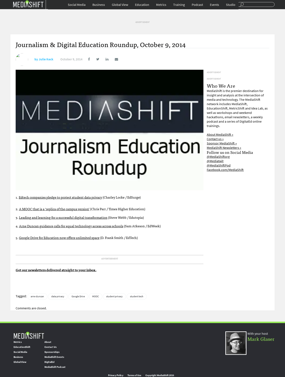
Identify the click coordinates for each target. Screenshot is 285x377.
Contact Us (50, 347)
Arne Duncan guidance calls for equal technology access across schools (71, 226)
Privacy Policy (115, 375)
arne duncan (37, 296)
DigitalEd (49, 362)
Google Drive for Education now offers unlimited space (59, 237)
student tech (136, 296)
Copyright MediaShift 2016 (159, 375)
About (47, 342)
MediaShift (29, 335)
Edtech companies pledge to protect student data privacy (60, 197)
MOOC (95, 296)
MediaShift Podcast (55, 367)
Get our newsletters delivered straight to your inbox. (56, 269)
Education (142, 4)
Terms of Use (134, 375)
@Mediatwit (215, 161)
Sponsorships (51, 352)
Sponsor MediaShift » (222, 143)
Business (98, 4)
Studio (230, 4)
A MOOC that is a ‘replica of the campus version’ (54, 209)
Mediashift (28, 3)
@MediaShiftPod (219, 165)
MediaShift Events (54, 357)
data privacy (57, 296)
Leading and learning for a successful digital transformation (63, 217)
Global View (120, 4)
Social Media (77, 4)
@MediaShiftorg (218, 156)
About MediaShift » (220, 134)
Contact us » (215, 139)
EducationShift (22, 347)
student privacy (114, 296)
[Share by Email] (113, 59)
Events (214, 4)
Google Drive (78, 296)
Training (179, 4)
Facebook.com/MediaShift (225, 170)
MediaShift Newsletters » (224, 148)
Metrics (161, 4)
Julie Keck (46, 59)
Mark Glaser (261, 339)
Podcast (197, 4)
